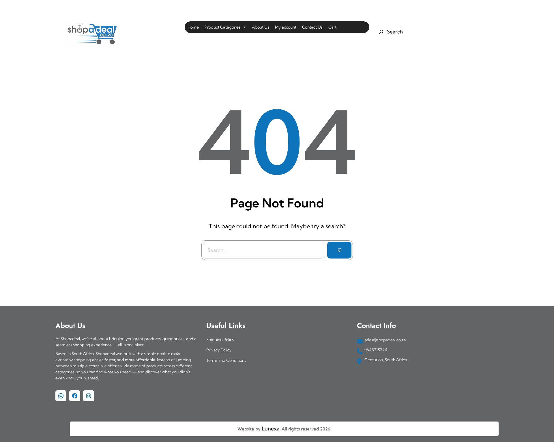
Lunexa (271, 428)
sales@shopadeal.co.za (385, 339)
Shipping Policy (220, 339)
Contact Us (312, 27)
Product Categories (222, 27)
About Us (260, 27)
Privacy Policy (218, 350)
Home (193, 27)
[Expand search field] (390, 32)
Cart (332, 27)
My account (285, 27)
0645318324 (376, 349)
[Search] (339, 250)
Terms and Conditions (226, 360)
